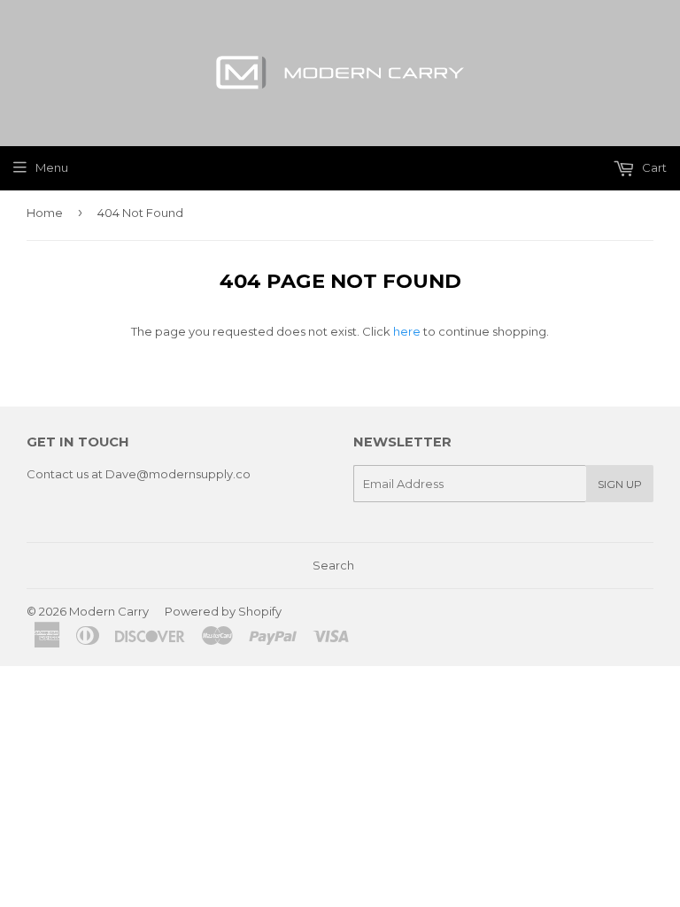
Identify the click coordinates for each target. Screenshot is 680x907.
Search (333, 565)
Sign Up (620, 484)
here (407, 331)
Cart (653, 167)
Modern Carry (109, 611)
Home (45, 212)
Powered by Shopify (223, 611)
